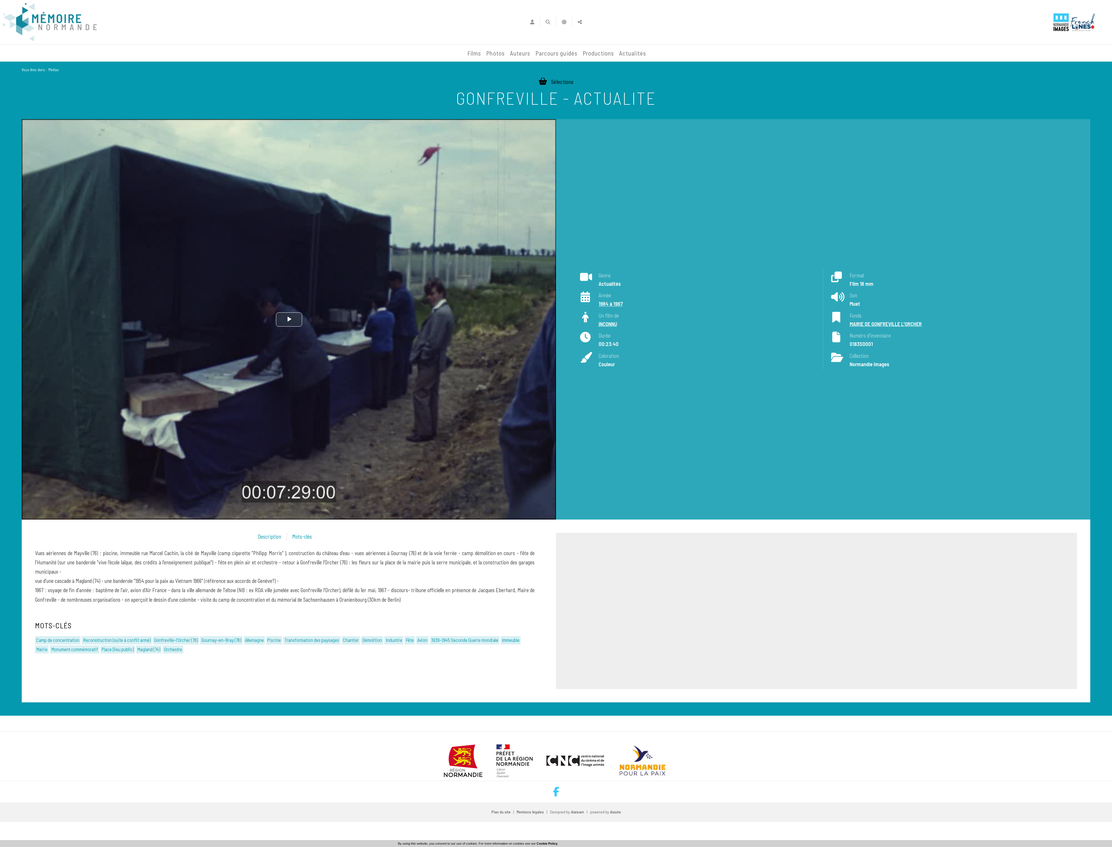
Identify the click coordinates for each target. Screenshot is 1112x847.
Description (269, 536)
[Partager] (580, 22)
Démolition (372, 640)
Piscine (274, 640)
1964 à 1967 (611, 304)
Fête (410, 640)
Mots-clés (302, 536)
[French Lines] (1083, 22)
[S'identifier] (532, 22)
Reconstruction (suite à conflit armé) (117, 640)
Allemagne (254, 640)
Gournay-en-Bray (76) (221, 640)
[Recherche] (548, 22)
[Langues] (564, 22)
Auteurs (520, 53)
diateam (577, 811)
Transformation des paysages (311, 640)
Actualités (632, 53)
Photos (495, 53)
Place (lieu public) (118, 649)
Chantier (351, 640)
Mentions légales (530, 811)
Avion (422, 640)
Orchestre (173, 649)
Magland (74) (148, 649)
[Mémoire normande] (50, 22)
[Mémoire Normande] (402, 53)
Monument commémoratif (74, 649)
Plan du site (501, 811)
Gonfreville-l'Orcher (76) (176, 640)
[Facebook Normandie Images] (556, 791)
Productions (598, 53)
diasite (615, 811)
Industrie (394, 640)
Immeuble (511, 640)
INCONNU (608, 324)
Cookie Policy (547, 843)
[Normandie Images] (1061, 22)
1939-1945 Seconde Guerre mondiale (464, 640)
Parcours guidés (556, 53)
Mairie (41, 649)
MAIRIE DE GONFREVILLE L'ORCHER (886, 324)
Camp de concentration (57, 640)
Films (474, 53)
